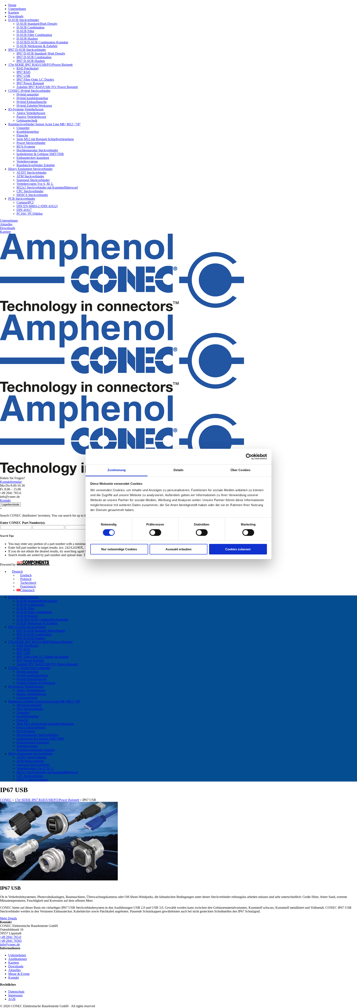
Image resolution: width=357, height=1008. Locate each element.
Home (12, 5)
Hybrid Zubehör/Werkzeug (34, 105)
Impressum (15, 995)
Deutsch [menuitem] (17, 571)
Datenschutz (16, 991)
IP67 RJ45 (23, 72)
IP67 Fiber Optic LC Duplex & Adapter (43, 656)
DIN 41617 (24, 210)
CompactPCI (25, 202)
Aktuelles (6, 224)
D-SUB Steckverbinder (23, 20)
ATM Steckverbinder (30, 176)
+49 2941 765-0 (10, 937)
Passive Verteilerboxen (31, 117)
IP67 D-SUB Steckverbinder (27, 49)
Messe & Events (19, 974)
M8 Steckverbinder (29, 705)
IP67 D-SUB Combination (34, 57)
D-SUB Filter (25, 31)
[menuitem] (15, 571)
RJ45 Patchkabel (27, 68)
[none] (182, 581)
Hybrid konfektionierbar (32, 98)
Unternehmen (17, 9)
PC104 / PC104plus (30, 213)
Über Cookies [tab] (240, 470)
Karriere (13, 12)
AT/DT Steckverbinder (31, 172)
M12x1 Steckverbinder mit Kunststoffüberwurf (47, 187)
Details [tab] (179, 470)
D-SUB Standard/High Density (37, 23)
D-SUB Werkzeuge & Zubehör (37, 46)
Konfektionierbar (28, 131)
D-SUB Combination (30, 27)
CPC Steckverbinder (30, 191)
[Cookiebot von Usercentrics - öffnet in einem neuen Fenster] (249, 456)
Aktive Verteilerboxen (31, 113)
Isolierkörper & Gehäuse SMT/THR (40, 154)
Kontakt (5, 500)
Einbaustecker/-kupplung (33, 157)
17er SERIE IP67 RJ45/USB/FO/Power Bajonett (40, 64)
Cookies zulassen (238, 549)
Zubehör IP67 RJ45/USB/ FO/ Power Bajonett (47, 87)
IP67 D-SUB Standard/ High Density (41, 53)
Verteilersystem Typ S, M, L (35, 184)
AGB (11, 999)
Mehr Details (8, 918)
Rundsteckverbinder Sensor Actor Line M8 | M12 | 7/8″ (44, 124)
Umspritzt (23, 128)
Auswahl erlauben (178, 549)
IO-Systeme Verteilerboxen (26, 109)
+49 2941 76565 (11, 940)
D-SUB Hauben (27, 38)
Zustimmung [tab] (116, 470)
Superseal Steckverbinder (33, 180)
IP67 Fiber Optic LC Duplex (35, 79)
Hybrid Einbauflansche (32, 102)
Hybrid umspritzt (28, 94)
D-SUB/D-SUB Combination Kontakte (42, 42)
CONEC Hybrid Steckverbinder (29, 90)
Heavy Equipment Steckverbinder (30, 169)
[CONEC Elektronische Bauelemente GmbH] (122, 393)
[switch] (155, 532)
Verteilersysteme (27, 161)
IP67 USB (23, 76)
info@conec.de (10, 944)
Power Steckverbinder (31, 143)
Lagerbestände (10, 504)
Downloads (15, 16)
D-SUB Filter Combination (34, 35)
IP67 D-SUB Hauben (31, 61)
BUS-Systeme (26, 146)
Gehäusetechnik (27, 120)
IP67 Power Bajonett (30, 83)
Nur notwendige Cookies (119, 549)
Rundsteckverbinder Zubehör (36, 165)
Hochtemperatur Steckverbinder (37, 150)
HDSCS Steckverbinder (32, 195)
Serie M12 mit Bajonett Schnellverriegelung (45, 139)
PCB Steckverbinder (21, 198)
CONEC (6, 800)
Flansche (22, 135)
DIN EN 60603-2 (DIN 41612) (37, 206)
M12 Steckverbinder (30, 709)
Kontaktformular (11, 482)
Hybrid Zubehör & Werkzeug (36, 683)
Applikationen (17, 959)
